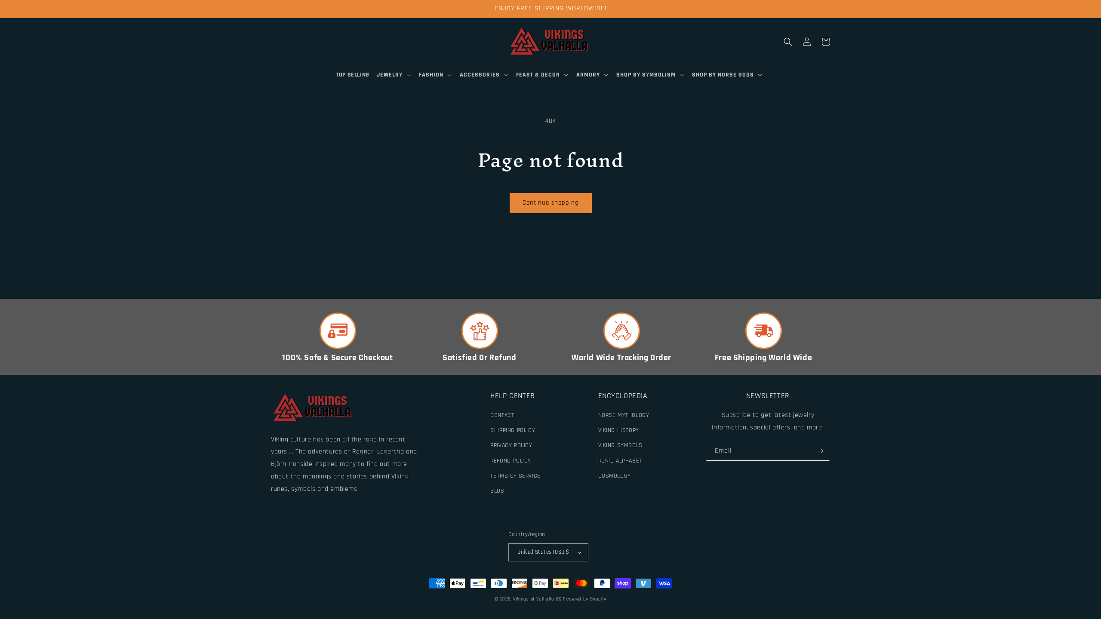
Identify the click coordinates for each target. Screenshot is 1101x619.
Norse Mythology (623, 415)
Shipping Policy (512, 430)
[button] (394, 75)
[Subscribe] (820, 451)
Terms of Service (515, 476)
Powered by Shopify (584, 599)
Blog (497, 491)
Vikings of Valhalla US (537, 599)
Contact (502, 415)
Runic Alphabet (620, 461)
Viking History (618, 430)
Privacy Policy (511, 445)
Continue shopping (551, 203)
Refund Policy (510, 461)
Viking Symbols (620, 445)
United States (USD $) (544, 552)
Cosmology (614, 476)
